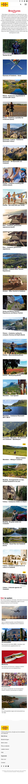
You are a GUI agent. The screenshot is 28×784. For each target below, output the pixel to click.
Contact (3, 762)
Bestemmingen (5, 739)
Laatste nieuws (5, 749)
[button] (25, 4)
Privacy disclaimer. (20, 771)
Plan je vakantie (5, 746)
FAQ (2, 752)
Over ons (3, 759)
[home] (4, 4)
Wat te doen (4, 743)
